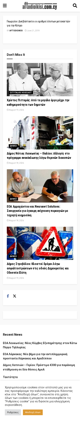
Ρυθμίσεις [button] (13, 412)
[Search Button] (75, 6)
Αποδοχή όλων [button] (32, 412)
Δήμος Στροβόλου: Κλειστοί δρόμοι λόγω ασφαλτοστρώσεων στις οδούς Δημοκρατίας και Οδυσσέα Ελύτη (38, 268)
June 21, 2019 (33, 31)
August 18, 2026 (16, 163)
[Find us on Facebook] (8, 296)
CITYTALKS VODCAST (21, 93)
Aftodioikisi (16, 31)
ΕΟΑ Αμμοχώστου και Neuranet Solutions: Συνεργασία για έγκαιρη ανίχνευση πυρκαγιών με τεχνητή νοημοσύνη (37, 211)
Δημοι (13, 146)
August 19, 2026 (16, 110)
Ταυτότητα (10, 377)
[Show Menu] (5, 6)
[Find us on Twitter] (14, 296)
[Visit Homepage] (40, 6)
